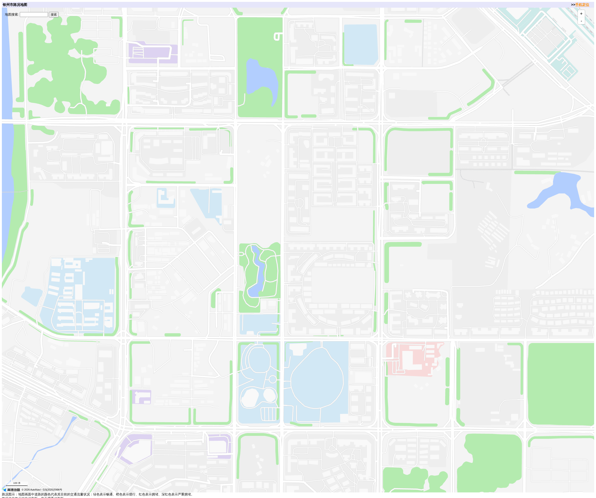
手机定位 (582, 5)
